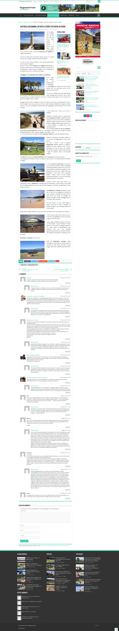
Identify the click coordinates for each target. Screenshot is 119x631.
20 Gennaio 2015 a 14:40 (65, 366)
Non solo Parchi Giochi (53, 15)
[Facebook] (86, 2)
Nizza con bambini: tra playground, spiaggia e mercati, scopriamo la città (63, 46)
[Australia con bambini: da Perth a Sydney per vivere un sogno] (51, 573)
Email (21, 530)
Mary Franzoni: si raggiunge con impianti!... (32, 601)
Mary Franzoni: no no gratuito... (29, 611)
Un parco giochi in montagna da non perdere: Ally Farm (63, 559)
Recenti (78, 73)
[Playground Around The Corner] (27, 8)
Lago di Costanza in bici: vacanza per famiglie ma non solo (91, 107)
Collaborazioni (63, 15)
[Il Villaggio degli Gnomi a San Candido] (51, 567)
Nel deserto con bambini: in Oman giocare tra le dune (63, 77)
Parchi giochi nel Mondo (40, 15)
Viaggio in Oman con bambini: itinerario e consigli (61, 587)
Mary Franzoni (24, 29)
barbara (29, 277)
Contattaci (56, 1)
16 (64, 583)
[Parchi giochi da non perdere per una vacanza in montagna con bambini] (51, 581)
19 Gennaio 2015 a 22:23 (65, 320)
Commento (23, 510)
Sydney (59, 202)
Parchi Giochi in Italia (28, 15)
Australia (24, 264)
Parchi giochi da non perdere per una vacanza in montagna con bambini (63, 580)
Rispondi (68, 283)
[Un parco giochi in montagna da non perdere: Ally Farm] (51, 560)
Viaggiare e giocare (28, 22)
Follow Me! (87, 148)
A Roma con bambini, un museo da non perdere (30, 269)
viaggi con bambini (32, 264)
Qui (21, 134)
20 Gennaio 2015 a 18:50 (65, 377)
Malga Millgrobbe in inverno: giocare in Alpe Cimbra (32, 571)
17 (65, 576)
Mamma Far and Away (32, 320)
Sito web (22, 535)
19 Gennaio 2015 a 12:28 (65, 286)
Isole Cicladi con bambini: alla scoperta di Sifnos (63, 62)
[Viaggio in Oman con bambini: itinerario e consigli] (51, 588)
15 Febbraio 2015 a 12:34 (65, 395)
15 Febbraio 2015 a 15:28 (65, 406)
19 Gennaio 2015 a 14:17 (65, 308)
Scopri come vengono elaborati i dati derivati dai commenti (54, 545)
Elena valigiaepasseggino (33, 355)
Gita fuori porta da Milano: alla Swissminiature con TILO (92, 574)
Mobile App (46, 1)
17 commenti (54, 29)
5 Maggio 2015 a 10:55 (65, 418)
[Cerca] (99, 1)
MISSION (40, 1)
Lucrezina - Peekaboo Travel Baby (35, 296)
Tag (89, 73)
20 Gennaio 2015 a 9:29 (65, 342)
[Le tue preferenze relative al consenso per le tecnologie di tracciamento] (116, 629)
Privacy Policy (22, 628)
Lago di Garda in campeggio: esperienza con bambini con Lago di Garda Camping (92, 78)
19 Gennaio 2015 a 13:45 (65, 296)
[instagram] (89, 2)
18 (64, 568)
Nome (22, 525)
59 (63, 562)
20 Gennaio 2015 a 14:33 (65, 355)
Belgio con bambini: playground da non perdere (33, 564)
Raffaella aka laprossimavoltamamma (37, 377)
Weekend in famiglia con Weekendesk (33, 558)
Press (51, 1)
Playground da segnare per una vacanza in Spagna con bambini (33, 579)
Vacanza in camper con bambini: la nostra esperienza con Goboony (92, 85)
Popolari (84, 73)
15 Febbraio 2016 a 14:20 (65, 493)
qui (51, 90)
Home (35, 1)
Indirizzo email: (79, 156)
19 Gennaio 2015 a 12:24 (65, 277)
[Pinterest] (87, 2)
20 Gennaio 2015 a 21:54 (65, 385)
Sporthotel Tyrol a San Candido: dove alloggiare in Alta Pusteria (33, 586)
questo (23, 187)
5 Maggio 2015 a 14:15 (65, 430)
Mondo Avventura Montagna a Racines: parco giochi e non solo (92, 99)
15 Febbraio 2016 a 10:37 (65, 452)
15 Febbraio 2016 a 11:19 (65, 469)
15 (64, 590)
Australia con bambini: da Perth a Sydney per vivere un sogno (63, 573)
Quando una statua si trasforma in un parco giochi (61, 269)
